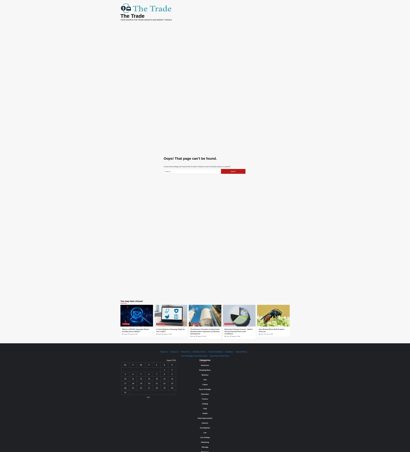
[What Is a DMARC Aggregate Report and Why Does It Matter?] (136, 316)
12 (141, 379)
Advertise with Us (199, 352)
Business (205, 375)
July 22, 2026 (269, 334)
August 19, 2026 (133, 334)
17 (125, 383)
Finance (205, 399)
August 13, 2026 (202, 336)
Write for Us (185, 352)
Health (205, 413)
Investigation (205, 428)
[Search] (288, 27)
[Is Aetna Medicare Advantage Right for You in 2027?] (171, 316)
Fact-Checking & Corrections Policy (194, 356)
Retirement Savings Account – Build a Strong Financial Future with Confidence (239, 331)
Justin (125, 334)
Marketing (205, 442)
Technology (126, 324)
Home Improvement (205, 418)
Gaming (205, 404)
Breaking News (161, 324)
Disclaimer (229, 352)
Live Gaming (205, 437)
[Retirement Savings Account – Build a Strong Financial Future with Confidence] (239, 316)
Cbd (205, 380)
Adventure (205, 365)
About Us (164, 352)
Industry (205, 423)
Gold (205, 408)
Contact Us (174, 352)
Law (205, 433)
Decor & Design (205, 389)
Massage (205, 447)
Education (205, 394)
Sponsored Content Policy (219, 356)
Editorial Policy (241, 352)
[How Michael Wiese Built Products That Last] (273, 316)
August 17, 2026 (167, 334)
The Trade (132, 16)
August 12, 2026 (236, 336)
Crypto (205, 384)
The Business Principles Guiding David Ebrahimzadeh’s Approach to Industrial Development (205, 331)
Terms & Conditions (215, 352)
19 (141, 383)
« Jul (147, 397)
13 (149, 379)
